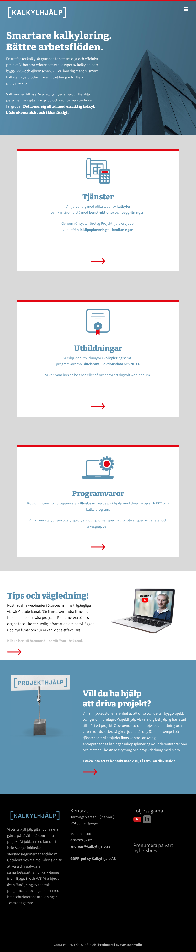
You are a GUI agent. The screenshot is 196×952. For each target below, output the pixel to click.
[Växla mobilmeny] (186, 9)
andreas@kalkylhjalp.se (90, 846)
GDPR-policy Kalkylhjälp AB (93, 858)
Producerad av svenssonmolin (120, 944)
